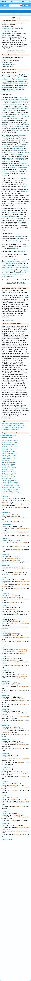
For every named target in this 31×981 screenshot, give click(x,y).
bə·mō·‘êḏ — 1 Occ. (8, 450)
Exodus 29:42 (6, 681)
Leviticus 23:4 (6, 116)
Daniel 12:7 (21, 81)
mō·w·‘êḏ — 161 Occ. (8, 478)
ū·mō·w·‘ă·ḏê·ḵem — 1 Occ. (10, 484)
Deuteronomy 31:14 (11, 263)
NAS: (3, 500)
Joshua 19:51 (9, 269)
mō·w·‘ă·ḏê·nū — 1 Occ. (9, 473)
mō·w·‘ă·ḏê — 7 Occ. (8, 469)
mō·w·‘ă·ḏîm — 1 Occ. (8, 475)
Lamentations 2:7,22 (19, 146)
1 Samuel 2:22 (8, 271)
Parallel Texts (15, 429)
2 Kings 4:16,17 (6, 108)
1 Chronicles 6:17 (19, 273)
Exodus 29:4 (9, 267)
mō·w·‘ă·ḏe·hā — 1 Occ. (9, 471)
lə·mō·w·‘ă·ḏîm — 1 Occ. (9, 458)
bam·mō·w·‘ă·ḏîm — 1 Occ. (10, 441)
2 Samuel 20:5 (15, 118)
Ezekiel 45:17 (6, 173)
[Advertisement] (15, 858)
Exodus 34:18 (17, 101)
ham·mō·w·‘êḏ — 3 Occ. (9, 451)
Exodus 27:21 (6, 593)
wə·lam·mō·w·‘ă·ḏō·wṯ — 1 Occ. (11, 493)
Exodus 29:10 (6, 632)
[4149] (2, 439)
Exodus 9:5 (5, 554)
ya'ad (26, 297)
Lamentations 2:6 (20, 79)
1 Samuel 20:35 (19, 112)
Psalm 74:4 (18, 218)
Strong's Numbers (7, 425)
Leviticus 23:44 (20, 87)
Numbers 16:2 (16, 212)
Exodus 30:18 (6, 725)
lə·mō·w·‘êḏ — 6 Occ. (8, 460)
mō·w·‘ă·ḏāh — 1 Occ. (8, 464)
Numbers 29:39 (15, 160)
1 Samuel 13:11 (23, 107)
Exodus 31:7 (5, 781)
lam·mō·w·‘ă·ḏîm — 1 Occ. (10, 453)
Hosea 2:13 (12, 152)
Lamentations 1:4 (17, 148)
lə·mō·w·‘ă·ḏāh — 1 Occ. (9, 457)
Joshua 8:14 (25, 101)
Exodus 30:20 (6, 739)
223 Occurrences (7, 839)
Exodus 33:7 (7, 262)
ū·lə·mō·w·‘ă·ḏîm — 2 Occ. (10, 482)
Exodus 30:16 (6, 709)
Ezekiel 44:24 (14, 89)
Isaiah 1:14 (15, 167)
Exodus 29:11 (6, 646)
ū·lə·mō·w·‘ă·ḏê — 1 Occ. (9, 480)
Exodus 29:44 (6, 695)
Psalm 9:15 (14, 248)
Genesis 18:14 (15, 99)
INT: (3, 507)
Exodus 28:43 (6, 605)
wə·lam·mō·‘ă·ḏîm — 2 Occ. (10, 491)
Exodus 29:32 (6, 670)
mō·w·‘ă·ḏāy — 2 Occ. (8, 466)
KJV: (3, 504)
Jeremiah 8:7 (11, 128)
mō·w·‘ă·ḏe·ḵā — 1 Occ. (9, 467)
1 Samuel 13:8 (14, 105)
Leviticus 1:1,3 (18, 267)
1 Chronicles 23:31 (21, 83)
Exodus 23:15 (8, 101)
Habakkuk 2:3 (16, 108)
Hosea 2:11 (25, 114)
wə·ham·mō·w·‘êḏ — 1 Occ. (10, 489)
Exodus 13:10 (24, 99)
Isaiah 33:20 (23, 163)
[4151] (29, 439)
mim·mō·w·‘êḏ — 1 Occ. (9, 462)
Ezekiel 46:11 (14, 171)
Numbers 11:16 (6, 265)
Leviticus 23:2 (6, 87)
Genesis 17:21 (11, 103)
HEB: (3, 498)
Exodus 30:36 (6, 767)
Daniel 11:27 (5, 110)
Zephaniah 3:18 (12, 241)
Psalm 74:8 (25, 246)
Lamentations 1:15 (7, 216)
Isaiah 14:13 (22, 220)
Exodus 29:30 (6, 656)
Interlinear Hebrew (18, 423)
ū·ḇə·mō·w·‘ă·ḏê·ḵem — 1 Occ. (11, 487)
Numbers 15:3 (6, 91)
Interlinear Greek (7, 423)
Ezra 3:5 (21, 156)
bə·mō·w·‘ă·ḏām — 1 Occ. (9, 442)
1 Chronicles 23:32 (17, 274)
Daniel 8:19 (24, 108)
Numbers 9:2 (5, 79)
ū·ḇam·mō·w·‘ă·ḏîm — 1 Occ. (10, 485)
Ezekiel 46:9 (9, 162)
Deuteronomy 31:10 (17, 77)
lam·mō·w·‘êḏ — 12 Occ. (9, 455)
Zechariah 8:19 (10, 83)
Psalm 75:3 (15, 124)
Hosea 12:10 (8, 146)
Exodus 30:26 (6, 753)
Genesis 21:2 (20, 103)
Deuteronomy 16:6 (16, 130)
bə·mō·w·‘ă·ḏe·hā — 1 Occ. (10, 446)
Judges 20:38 (20, 251)
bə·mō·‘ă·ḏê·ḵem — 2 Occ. (10, 444)
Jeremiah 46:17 (18, 126)
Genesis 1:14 (25, 178)
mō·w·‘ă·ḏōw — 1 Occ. (8, 476)
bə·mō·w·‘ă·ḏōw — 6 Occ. (9, 448)
